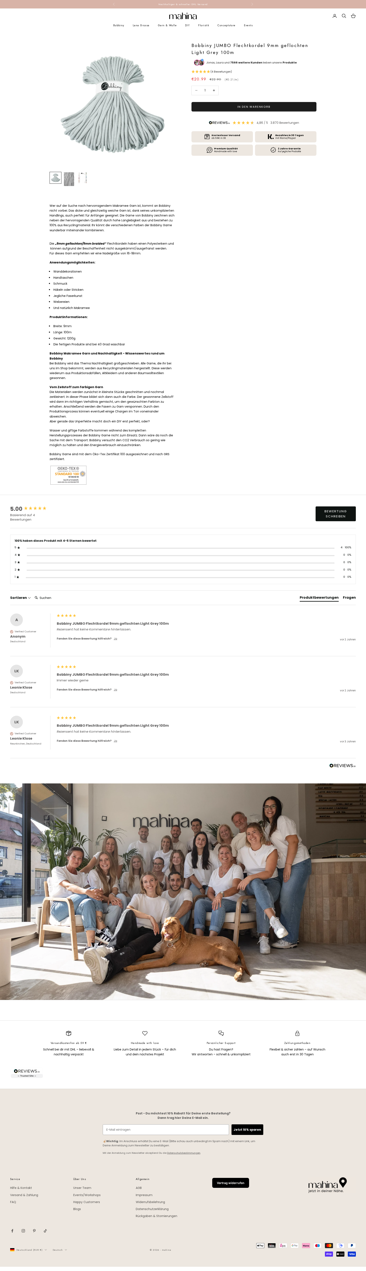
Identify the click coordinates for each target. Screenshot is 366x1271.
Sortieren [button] (19, 598)
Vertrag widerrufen (230, 1183)
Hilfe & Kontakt (21, 1188)
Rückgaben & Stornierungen (156, 1216)
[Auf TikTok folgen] (45, 1231)
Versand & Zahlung (24, 1195)
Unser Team (82, 1188)
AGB (139, 1188)
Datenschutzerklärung (152, 1209)
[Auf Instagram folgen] (23, 1231)
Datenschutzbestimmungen (183, 1153)
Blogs (77, 1209)
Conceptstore (226, 25)
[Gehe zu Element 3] (83, 178)
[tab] (319, 598)
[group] (32, 509)
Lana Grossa (141, 25)
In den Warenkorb (253, 107)
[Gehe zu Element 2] (69, 179)
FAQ (13, 1202)
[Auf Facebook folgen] (12, 1231)
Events (248, 25)
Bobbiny (118, 25)
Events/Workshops (87, 1195)
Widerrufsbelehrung (150, 1202)
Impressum (144, 1195)
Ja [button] (115, 638)
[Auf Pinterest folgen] (34, 1231)
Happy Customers (86, 1202)
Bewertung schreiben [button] (335, 513)
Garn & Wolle (167, 25)
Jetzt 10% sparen (247, 1130)
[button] (253, 71)
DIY (187, 25)
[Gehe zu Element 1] (55, 178)
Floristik (203, 25)
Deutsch (58, 1250)
